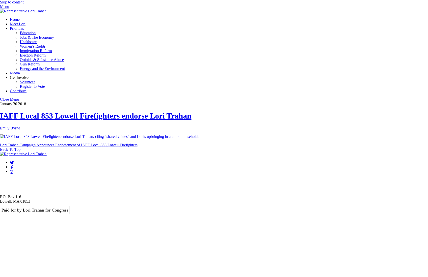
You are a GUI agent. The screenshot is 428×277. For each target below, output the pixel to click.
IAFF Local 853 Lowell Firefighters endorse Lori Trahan (95, 115)
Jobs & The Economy (37, 37)
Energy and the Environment (42, 68)
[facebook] (12, 167)
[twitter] (12, 162)
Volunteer (27, 82)
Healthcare (28, 42)
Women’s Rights (33, 46)
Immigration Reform (36, 51)
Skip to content (12, 2)
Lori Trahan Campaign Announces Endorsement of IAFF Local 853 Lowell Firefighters (68, 145)
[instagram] (12, 171)
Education (28, 33)
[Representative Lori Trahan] (23, 11)
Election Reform (33, 55)
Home (15, 19)
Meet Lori (18, 24)
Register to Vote (32, 86)
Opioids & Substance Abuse (42, 60)
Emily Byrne (10, 128)
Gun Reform (30, 64)
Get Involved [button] (20, 77)
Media (15, 73)
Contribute (18, 91)
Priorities (17, 28)
